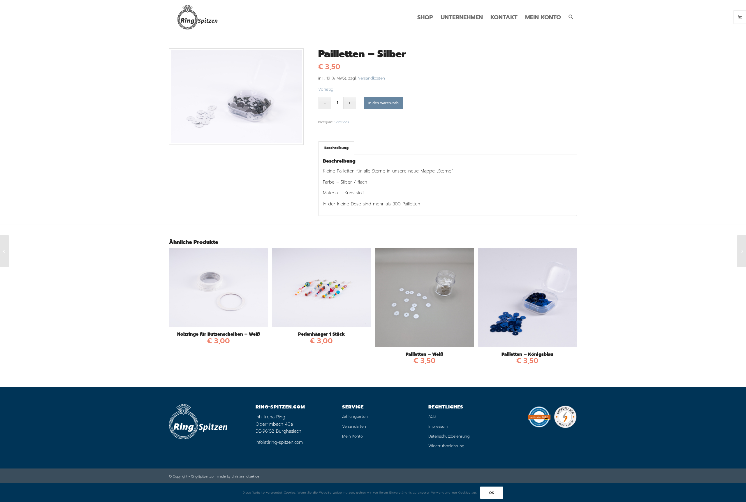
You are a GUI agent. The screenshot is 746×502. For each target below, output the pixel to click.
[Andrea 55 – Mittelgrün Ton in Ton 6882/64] (4, 251)
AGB (432, 416)
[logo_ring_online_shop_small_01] (197, 17)
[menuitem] (425, 17)
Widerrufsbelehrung (446, 446)
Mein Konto (352, 436)
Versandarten (354, 426)
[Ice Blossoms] (741, 251)
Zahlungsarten (355, 416)
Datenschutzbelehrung (448, 436)
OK (492, 492)
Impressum (438, 426)
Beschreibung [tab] (336, 147)
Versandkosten (371, 78)
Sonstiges (342, 122)
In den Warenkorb (383, 102)
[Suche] (571, 17)
